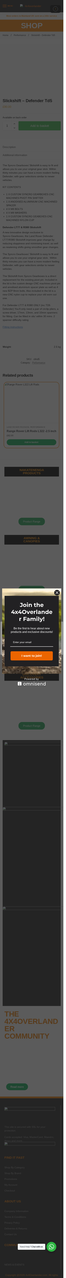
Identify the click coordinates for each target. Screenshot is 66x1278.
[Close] (57, 592)
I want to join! (31, 655)
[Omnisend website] (31, 682)
